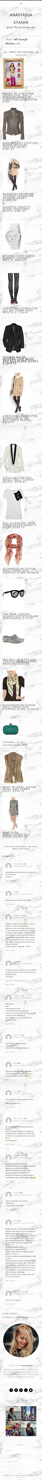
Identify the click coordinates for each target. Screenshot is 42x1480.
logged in (13, 1317)
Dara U (15, 1091)
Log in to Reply (10, 880)
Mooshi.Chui (17, 1035)
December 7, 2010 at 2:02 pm (22, 964)
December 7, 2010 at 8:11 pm (22, 1093)
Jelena (15, 1063)
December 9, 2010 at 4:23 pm (22, 1195)
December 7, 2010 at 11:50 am (23, 917)
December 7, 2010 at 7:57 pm (22, 1065)
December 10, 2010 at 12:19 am (23, 1223)
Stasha (15, 1220)
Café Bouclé (17, 996)
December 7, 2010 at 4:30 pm (22, 1037)
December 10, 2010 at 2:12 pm (23, 1294)
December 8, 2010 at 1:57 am (22, 1158)
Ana (14, 892)
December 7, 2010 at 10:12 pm (23, 1121)
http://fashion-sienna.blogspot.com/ (17, 980)
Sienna (15, 961)
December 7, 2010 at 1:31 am (22, 866)
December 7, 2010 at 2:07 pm (22, 998)
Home (8, 39)
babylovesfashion (18, 1155)
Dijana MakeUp (18, 864)
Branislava (16, 1192)
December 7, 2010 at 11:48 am (23, 894)
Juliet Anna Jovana (19, 1292)
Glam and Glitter (18, 1118)
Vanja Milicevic (17, 915)
